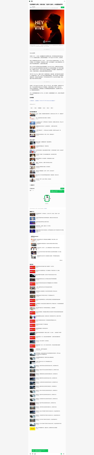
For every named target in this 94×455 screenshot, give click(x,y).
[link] (33, 454)
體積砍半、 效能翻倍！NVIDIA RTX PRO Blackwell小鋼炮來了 (43, 100)
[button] (30, 454)
